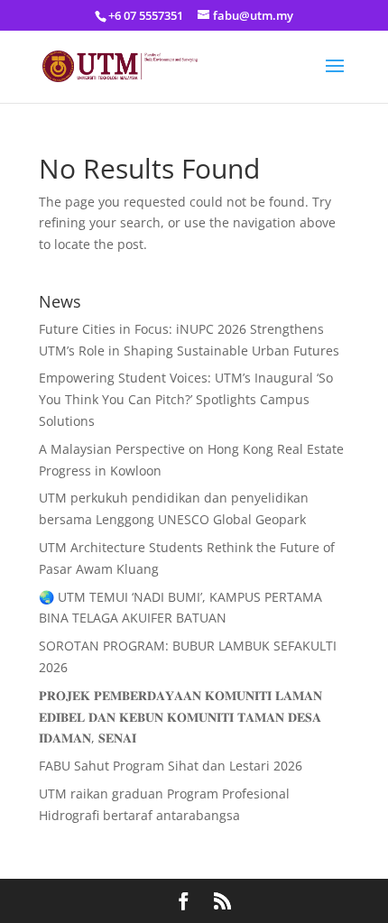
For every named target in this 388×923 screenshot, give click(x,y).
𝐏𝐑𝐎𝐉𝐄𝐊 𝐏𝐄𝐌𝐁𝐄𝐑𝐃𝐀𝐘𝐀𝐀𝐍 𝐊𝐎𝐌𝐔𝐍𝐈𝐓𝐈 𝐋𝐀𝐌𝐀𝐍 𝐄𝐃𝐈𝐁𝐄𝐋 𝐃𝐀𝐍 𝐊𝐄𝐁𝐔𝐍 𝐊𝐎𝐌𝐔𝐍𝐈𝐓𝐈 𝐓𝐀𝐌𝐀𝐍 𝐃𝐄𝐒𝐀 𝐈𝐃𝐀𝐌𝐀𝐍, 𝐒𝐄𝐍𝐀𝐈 (180, 717)
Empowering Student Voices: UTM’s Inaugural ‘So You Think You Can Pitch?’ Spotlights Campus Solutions (186, 399)
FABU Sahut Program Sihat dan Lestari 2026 (170, 765)
